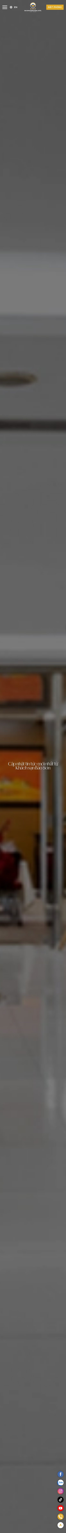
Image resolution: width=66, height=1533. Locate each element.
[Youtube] (61, 1508)
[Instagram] (61, 1491)
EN (15, 7)
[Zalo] (61, 1483)
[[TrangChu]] (33, 7)
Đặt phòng (55, 7)
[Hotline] (61, 1517)
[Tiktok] (61, 1500)
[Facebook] (61, 1474)
